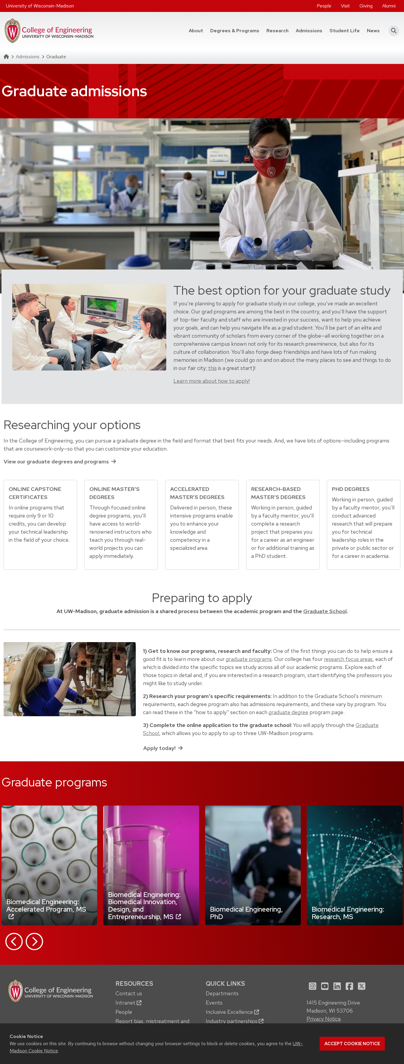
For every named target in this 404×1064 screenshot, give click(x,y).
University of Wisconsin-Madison (40, 6)
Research (277, 30)
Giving (366, 6)
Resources (134, 983)
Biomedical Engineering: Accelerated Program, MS (46, 905)
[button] (14, 941)
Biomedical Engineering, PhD (246, 913)
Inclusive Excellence (230, 1011)
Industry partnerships (232, 1021)
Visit (345, 6)
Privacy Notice (324, 1018)
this (212, 368)
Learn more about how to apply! (211, 380)
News (373, 30)
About (196, 30)
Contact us (128, 993)
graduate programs (249, 659)
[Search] (391, 31)
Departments (222, 993)
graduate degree (288, 712)
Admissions (309, 30)
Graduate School (325, 611)
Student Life (345, 30)
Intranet (126, 1002)
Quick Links (225, 983)
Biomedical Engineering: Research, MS (348, 913)
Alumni (389, 6)
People (324, 6)
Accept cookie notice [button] (352, 1044)
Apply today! (159, 748)
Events (214, 1002)
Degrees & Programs (236, 30)
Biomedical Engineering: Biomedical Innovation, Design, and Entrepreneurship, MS (144, 905)
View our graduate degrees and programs (56, 461)
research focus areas (348, 659)
